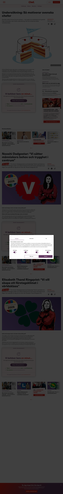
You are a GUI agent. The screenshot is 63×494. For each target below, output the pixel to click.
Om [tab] (46, 238)
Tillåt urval (31, 256)
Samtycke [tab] (16, 238)
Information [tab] (31, 238)
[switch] (26, 252)
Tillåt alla (45, 256)
